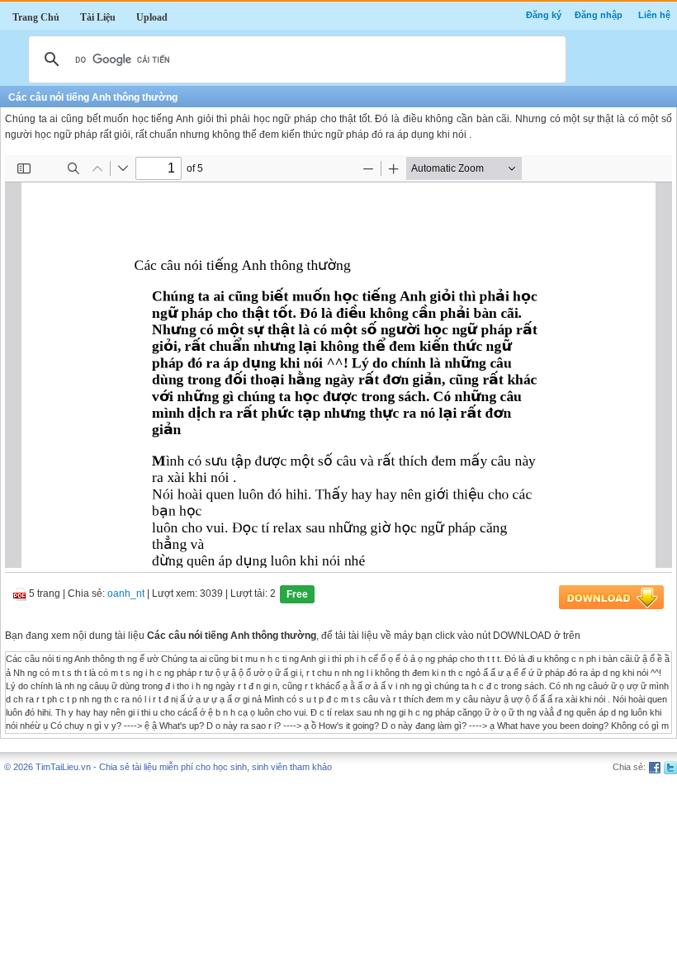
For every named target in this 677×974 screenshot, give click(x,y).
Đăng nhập (599, 15)
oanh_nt (125, 594)
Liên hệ (654, 15)
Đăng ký (543, 15)
